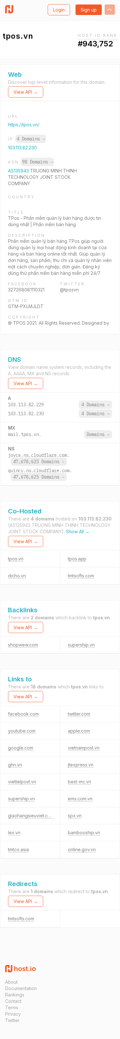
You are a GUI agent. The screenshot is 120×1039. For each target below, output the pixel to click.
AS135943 (19, 170)
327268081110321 (26, 289)
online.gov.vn (82, 849)
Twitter (12, 1020)
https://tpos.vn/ (23, 124)
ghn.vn (15, 764)
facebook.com (23, 714)
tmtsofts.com (81, 575)
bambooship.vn (84, 832)
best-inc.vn (79, 781)
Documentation (21, 988)
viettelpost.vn (22, 781)
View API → (25, 92)
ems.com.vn (80, 798)
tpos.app (77, 558)
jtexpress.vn (80, 764)
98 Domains (37, 162)
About (11, 982)
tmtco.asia (18, 849)
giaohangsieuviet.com (31, 815)
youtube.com (22, 731)
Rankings (14, 994)
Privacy (13, 1014)
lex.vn (14, 832)
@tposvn (69, 289)
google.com (20, 747)
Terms (11, 1007)
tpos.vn (15, 558)
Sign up (89, 9)
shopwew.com (23, 644)
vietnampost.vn (84, 747)
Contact (13, 1001)
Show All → (78, 531)
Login (59, 9)
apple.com (79, 731)
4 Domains (31, 139)
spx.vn (75, 815)
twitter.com (79, 714)
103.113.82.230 (22, 147)
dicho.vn (17, 575)
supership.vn (81, 644)
